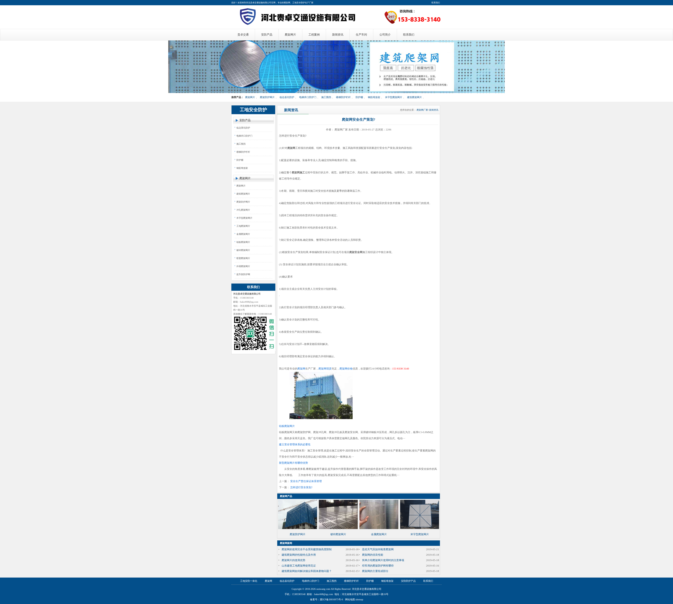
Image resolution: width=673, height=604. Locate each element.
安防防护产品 (408, 581)
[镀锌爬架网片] (338, 528)
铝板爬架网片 (243, 242)
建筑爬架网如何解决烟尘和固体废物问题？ (307, 571)
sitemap (359, 599)
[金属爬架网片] (378, 528)
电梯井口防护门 (307, 97)
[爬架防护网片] (297, 528)
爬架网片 (250, 97)
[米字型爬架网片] (419, 528)
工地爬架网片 (243, 226)
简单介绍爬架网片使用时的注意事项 (383, 560)
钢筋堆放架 (374, 97)
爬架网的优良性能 (372, 554)
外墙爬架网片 (243, 266)
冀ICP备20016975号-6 (331, 599)
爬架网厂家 (422, 110)
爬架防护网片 (267, 97)
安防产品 (245, 120)
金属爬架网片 (243, 234)
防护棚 (359, 97)
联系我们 (435, 2)
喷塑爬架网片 (243, 258)
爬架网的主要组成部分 (375, 571)
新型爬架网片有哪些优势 (293, 462)
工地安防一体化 (248, 581)
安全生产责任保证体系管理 (306, 481)
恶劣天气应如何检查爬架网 (378, 549)
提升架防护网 (243, 274)
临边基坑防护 (287, 97)
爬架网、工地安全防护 (294, 2)
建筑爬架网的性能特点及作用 (299, 554)
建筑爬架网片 (414, 97)
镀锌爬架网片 (243, 250)
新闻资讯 (433, 110)
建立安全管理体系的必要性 (295, 444)
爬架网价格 (346, 368)
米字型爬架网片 (393, 97)
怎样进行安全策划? (301, 487)
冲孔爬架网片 (243, 210)
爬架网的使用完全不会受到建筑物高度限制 (307, 549)
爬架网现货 (325, 368)
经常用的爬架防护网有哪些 (378, 565)
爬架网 (301, 368)
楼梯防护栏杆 (343, 97)
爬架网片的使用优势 (293, 560)
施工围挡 (326, 97)
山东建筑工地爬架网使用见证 (299, 565)
